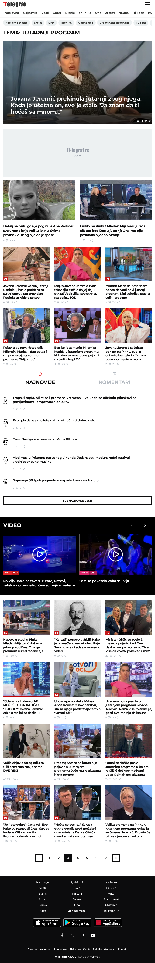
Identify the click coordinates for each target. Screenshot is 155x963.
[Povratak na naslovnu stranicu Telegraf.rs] (14, 4)
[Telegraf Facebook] (62, 935)
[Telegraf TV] (93, 935)
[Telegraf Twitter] (72, 935)
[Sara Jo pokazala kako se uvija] (115, 554)
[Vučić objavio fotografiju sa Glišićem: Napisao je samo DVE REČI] (26, 741)
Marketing (45, 949)
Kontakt (122, 949)
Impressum (60, 949)
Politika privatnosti (104, 949)
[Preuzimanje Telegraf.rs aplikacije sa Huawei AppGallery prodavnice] (108, 922)
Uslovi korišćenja (80, 949)
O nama (32, 949)
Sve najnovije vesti (77, 500)
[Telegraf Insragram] (82, 935)
